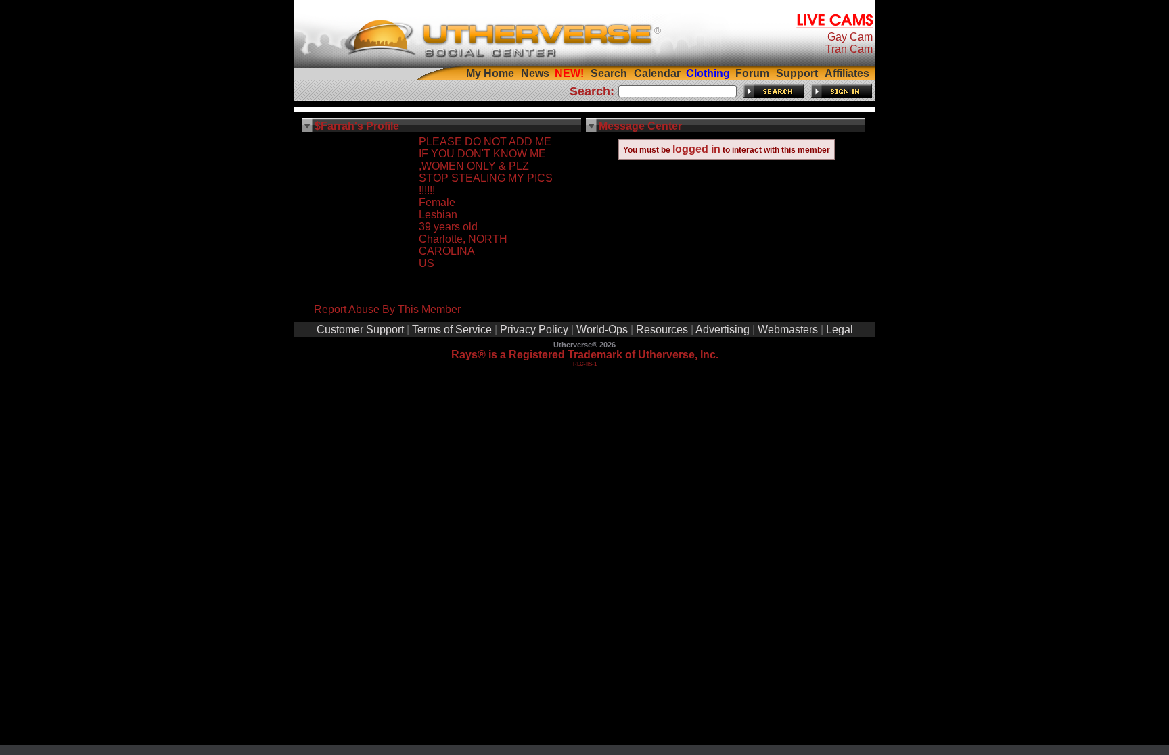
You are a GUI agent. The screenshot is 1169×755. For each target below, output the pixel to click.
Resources (662, 329)
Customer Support (360, 329)
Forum (752, 73)
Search (609, 73)
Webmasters (788, 329)
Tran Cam (849, 49)
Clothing (708, 73)
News (535, 73)
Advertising (722, 329)
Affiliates (847, 73)
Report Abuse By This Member (387, 309)
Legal (839, 329)
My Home (490, 73)
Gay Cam (850, 37)
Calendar (657, 73)
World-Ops (602, 329)
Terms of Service (452, 329)
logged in (696, 149)
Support (797, 73)
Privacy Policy (534, 329)
